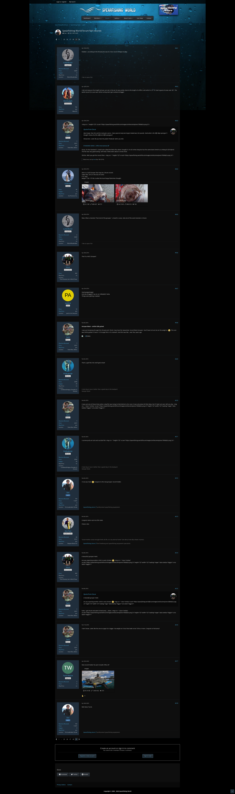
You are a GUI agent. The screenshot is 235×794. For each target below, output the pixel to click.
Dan (65, 33)
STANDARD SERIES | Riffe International (95, 146)
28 (73, 39)
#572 (176, 478)
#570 (176, 400)
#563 (176, 120)
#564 (176, 169)
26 (67, 39)
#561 (176, 48)
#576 (176, 625)
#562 (176, 86)
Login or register (61, 2)
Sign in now (147, 756)
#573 (176, 516)
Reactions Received (64, 68)
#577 (176, 661)
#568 (176, 323)
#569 (176, 359)
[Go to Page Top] (232, 791)
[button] (63, 774)
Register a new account (87, 756)
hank (94, 159)
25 (64, 39)
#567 (176, 288)
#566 (176, 253)
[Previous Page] (56, 39)
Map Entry (61, 109)
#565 (176, 214)
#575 (176, 588)
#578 (176, 703)
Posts (60, 71)
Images (61, 73)
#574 (176, 553)
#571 (176, 436)
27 (70, 39)
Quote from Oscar (90, 129)
